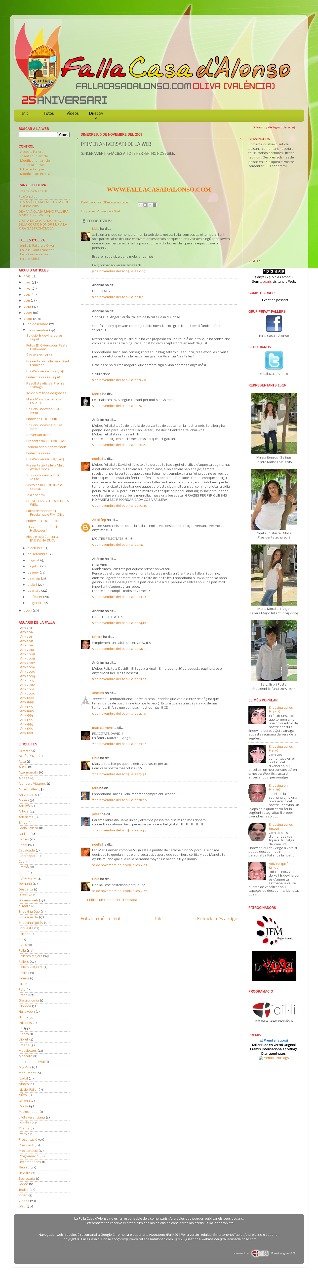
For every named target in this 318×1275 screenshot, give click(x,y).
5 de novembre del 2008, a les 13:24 (119, 597)
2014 (28, 282)
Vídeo (23, 1195)
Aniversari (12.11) (38, 435)
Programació (29, 1156)
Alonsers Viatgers (32, 784)
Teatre (24, 1190)
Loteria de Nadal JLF (34, 191)
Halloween (27, 1012)
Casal (23, 845)
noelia (97, 459)
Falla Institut (30, 259)
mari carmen (102, 728)
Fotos (49, 114)
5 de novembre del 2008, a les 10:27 (119, 445)
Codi (22, 862)
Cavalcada (27, 850)
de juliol (34, 566)
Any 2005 (27, 672)
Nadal (23, 1079)
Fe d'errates (28, 197)
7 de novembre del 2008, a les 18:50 (119, 800)
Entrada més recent (101, 919)
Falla (22, 951)
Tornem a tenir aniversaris (46, 447)
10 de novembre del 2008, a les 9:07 (119, 865)
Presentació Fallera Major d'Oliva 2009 (46, 467)
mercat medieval (32, 1062)
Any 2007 (27, 663)
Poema (24, 1128)
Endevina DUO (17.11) (41, 419)
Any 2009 (27, 654)
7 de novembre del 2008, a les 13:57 (119, 774)
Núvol (23, 1095)
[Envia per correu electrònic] (140, 204)
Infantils (25, 1023)
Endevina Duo (29, 912)
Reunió (24, 1167)
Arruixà (24, 806)
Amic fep (99, 520)
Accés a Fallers (31, 152)
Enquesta (26, 928)
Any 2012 (27, 641)
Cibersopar (27, 856)
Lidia (95, 229)
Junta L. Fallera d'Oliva (37, 246)
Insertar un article (34, 156)
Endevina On (28, 917)
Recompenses (30, 1162)
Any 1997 (27, 707)
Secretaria (27, 1179)
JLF (21, 1028)
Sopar (23, 1184)
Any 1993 (27, 724)
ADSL (23, 767)
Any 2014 (27, 632)
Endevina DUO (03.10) (43, 521)
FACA (23, 945)
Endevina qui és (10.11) (43, 453)
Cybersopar (28, 878)
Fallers (24, 962)
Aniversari (105, 211)
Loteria (24, 1045)
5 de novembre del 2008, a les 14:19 (119, 623)
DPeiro (108, 202)
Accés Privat (28, 756)
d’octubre (35, 548)
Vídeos (73, 114)
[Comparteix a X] (149, 204)
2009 (28, 313)
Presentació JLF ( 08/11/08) (47, 441)
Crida (23, 873)
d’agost (34, 560)
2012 (27, 295)
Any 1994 (27, 720)
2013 (27, 288)
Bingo (23, 823)
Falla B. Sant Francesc (37, 250)
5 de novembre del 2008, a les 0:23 (119, 271)
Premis (24, 1134)
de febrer (35, 597)
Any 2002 (27, 685)
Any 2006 (27, 667)
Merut (97, 394)
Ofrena (24, 1101)
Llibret (23, 1040)
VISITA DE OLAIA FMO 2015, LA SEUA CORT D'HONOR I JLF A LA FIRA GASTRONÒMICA (43, 224)
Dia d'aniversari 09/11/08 (45, 459)
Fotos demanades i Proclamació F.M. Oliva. (45, 513)
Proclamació (28, 1151)
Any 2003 (27, 680)
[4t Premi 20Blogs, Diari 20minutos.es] (274, 1058)
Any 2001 (27, 689)
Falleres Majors (30, 956)
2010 (28, 307)
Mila (95, 788)
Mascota (25, 1056)
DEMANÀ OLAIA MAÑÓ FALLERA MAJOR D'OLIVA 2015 (44, 213)
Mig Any (25, 1067)
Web (117, 211)
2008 (28, 319)
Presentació (28, 1140)
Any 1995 (27, 715)
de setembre (38, 554)
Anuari (24, 800)
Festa (23, 973)
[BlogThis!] (145, 204)
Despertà (26, 889)
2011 (27, 301)
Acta (22, 762)
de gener (35, 603)
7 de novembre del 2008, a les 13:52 (119, 744)
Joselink (98, 693)
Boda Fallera (28, 828)
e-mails (24, 906)
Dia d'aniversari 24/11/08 (45, 371)
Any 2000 (27, 693)
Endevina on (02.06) (278, 787)
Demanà (25, 884)
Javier (96, 814)
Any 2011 (26, 645)
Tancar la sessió (32, 165)
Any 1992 (27, 729)
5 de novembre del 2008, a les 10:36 (119, 506)
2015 (27, 276)
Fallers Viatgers (30, 967)
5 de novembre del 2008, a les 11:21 (118, 545)
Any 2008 (27, 658)
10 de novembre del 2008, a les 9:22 (119, 891)
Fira (21, 984)
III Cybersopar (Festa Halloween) (42, 529)
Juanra (24, 1034)
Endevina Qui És (31, 923)
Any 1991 (26, 733)
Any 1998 (27, 702)
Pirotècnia (26, 1123)
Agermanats (28, 772)
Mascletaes (28, 1051)
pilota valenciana (32, 1118)
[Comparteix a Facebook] (154, 204)
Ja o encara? (35, 495)
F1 (20, 939)
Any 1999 (27, 698)
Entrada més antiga (217, 919)
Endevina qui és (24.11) (43, 377)
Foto (22, 990)
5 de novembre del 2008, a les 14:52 (119, 649)
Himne (24, 1017)
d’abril (33, 585)
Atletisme (26, 817)
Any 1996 (27, 711)
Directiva (96, 116)
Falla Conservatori (34, 254)
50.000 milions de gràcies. (46, 393)
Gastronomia (29, 1001)
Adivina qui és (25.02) (279, 866)
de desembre (38, 324)
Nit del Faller (28, 1090)
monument (27, 1073)
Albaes (24, 778)
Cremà (24, 867)
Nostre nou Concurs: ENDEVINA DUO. (42, 538)
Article (24, 811)
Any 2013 (27, 637)
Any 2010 (27, 650)
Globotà (25, 1006)
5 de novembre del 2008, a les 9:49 (119, 380)
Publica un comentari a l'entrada (112, 900)
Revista (24, 1173)
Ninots (24, 1084)
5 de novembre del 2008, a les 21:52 (119, 679)
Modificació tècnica (35, 174)
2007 (28, 611)
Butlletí (24, 834)
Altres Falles (28, 789)
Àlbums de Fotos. (39, 355)
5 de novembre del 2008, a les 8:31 (118, 297)
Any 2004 (27, 676)
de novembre (38, 330)
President (26, 1145)
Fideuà (24, 978)
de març (34, 591)
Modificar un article (35, 161)
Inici (26, 114)
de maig (34, 578)
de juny (34, 573)
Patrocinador (29, 1112)
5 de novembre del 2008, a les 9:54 (119, 406)
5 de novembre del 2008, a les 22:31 (119, 714)
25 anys (24, 750)
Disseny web (28, 900)
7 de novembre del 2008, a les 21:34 (119, 830)
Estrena (25, 934)
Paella (23, 1106)
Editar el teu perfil (33, 169)
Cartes (24, 839)
